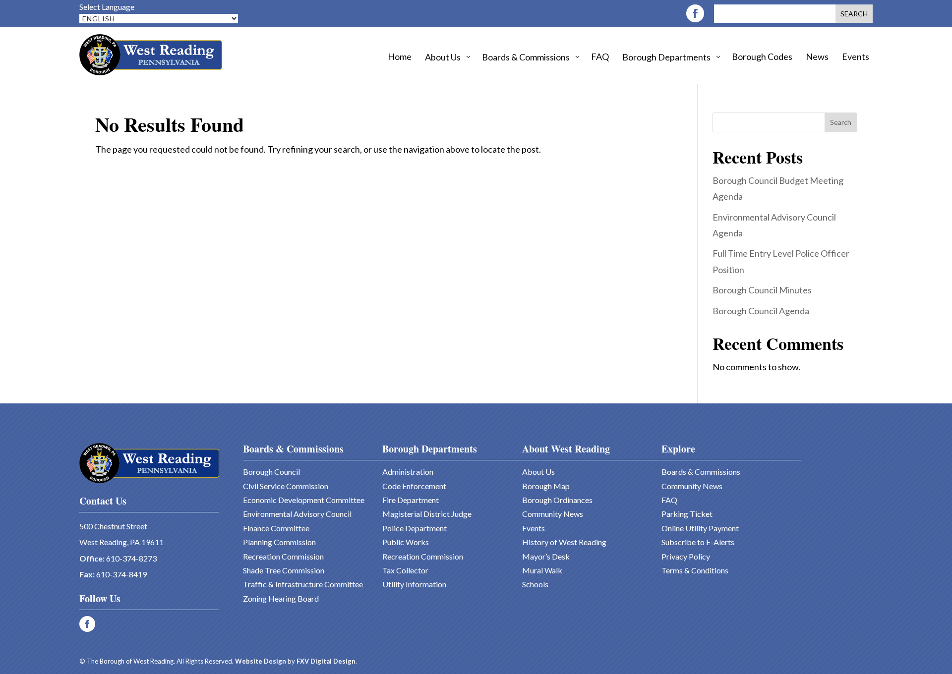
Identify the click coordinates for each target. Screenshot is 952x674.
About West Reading (566, 449)
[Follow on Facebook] (695, 13)
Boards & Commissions (293, 449)
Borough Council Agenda (761, 310)
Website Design (260, 661)
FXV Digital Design (326, 661)
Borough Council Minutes (762, 289)
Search (840, 122)
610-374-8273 (131, 558)
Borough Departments (429, 449)
